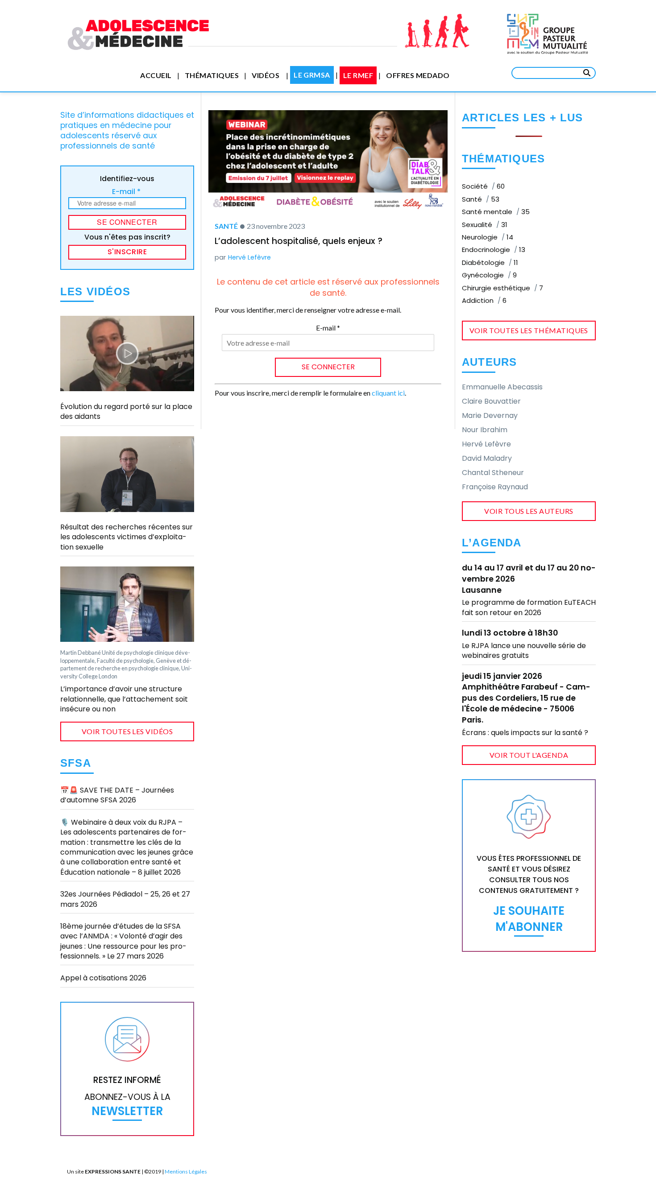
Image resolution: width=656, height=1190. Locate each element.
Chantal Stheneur (493, 472)
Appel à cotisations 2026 (103, 978)
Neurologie (487, 237)
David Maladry (487, 458)
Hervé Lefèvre (249, 257)
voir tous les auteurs (528, 511)
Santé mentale (496, 211)
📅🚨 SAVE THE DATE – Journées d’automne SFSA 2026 (117, 795)
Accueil (155, 75)
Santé (226, 226)
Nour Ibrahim (484, 430)
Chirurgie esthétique (502, 288)
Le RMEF (358, 75)
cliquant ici (388, 392)
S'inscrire (127, 252)
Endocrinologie (493, 249)
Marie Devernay (490, 415)
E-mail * (126, 191)
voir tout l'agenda (529, 755)
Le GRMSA (312, 74)
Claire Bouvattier (491, 401)
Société (483, 186)
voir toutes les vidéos (127, 731)
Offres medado (417, 75)
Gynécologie (489, 275)
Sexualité (484, 224)
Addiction (484, 300)
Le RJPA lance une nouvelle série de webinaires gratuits (524, 650)
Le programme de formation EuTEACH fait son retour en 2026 (529, 607)
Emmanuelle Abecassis (502, 387)
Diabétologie (490, 262)
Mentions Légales (186, 1171)
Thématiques (212, 75)
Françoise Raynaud (495, 487)
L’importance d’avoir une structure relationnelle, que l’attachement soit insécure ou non (124, 699)
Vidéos (265, 75)
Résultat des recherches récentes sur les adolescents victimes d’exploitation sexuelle (126, 537)
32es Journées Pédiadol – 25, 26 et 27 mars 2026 (125, 899)
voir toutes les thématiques (528, 330)
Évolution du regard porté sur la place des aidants (126, 411)
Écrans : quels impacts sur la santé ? (525, 732)
